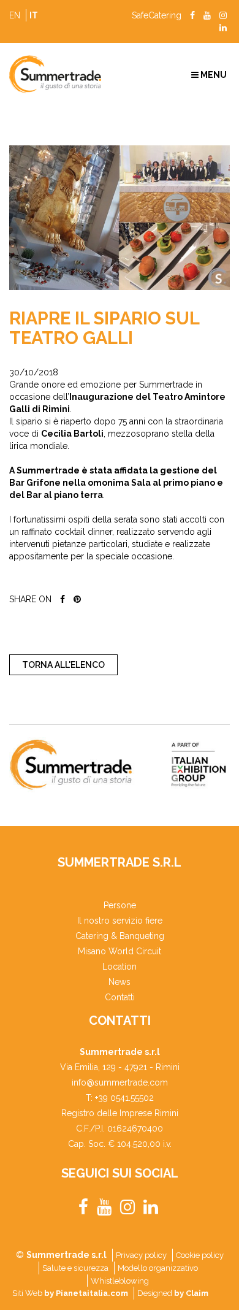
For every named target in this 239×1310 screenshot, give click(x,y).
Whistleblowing (120, 1280)
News (119, 982)
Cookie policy (200, 1255)
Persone (120, 905)
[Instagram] (223, 15)
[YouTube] (207, 15)
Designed (172, 1293)
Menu (213, 75)
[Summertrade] (59, 74)
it (33, 15)
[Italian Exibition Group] (118, 764)
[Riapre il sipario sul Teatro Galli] (119, 217)
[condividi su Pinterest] (77, 599)
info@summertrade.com (120, 1082)
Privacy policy (141, 1255)
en (14, 15)
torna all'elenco (63, 665)
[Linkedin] (223, 28)
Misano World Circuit (119, 951)
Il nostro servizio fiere (119, 920)
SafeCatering (156, 15)
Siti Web (70, 1293)
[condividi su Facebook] (62, 599)
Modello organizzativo (158, 1268)
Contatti (120, 997)
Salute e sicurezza (75, 1268)
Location (119, 966)
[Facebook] (192, 15)
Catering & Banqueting (119, 936)
